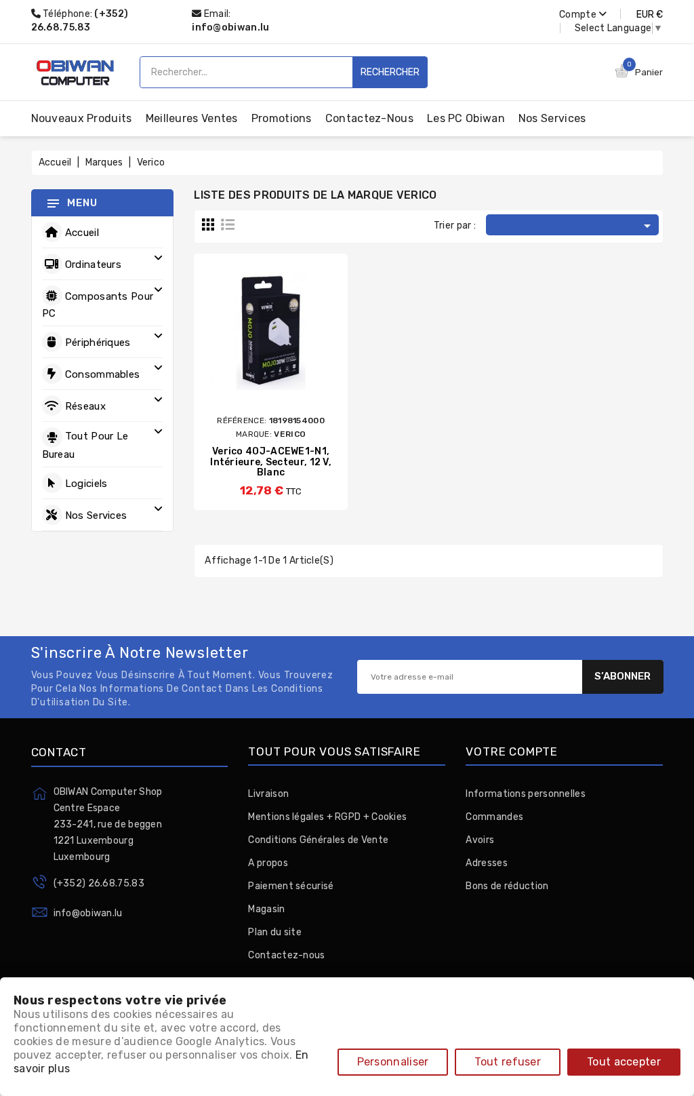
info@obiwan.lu (230, 27)
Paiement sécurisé (290, 886)
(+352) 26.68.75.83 (99, 883)
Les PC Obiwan (466, 118)
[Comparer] (256, 348)
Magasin (266, 909)
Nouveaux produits (81, 118)
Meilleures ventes (192, 118)
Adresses (486, 863)
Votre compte (512, 751)
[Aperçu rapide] (283, 348)
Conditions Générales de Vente (318, 840)
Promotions (281, 118)
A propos (267, 863)
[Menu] (52, 202)
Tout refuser (507, 1061)
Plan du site (275, 932)
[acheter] (232, 348)
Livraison (268, 794)
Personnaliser (393, 1061)
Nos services (552, 118)
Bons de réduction (507, 886)
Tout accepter (624, 1061)
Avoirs (480, 840)
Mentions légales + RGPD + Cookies (327, 817)
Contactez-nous (369, 118)
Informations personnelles (526, 794)
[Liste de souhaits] (310, 348)
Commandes (494, 817)
